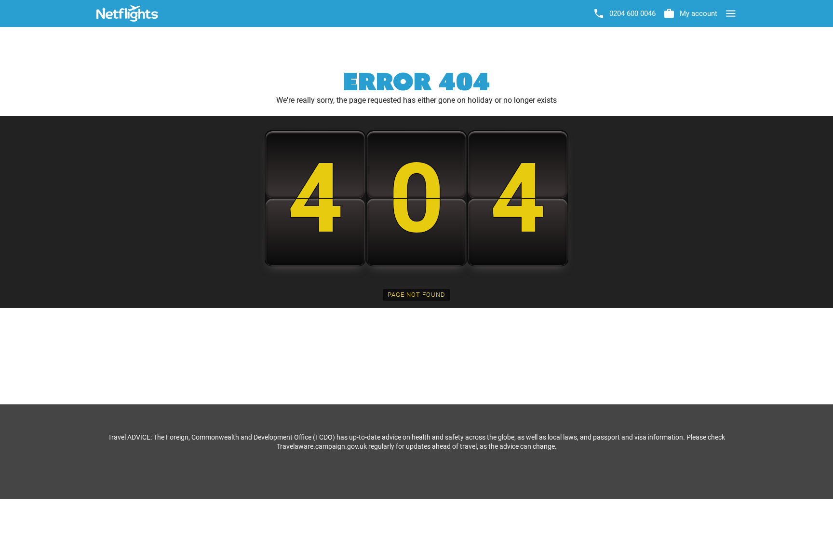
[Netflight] (127, 13)
